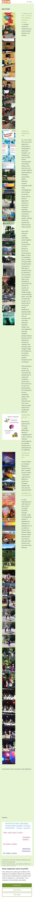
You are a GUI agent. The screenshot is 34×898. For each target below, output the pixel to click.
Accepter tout (17, 885)
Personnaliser (17, 890)
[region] (17, 882)
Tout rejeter (17, 894)
